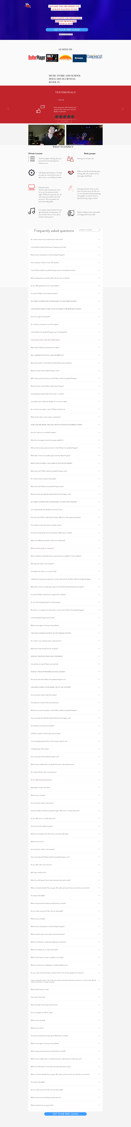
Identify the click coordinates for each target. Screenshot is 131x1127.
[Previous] (8, 108)
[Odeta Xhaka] (56, 119)
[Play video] (84, 135)
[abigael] (67, 119)
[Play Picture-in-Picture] (60, 143)
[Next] (122, 108)
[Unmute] (33, 143)
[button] (64, 122)
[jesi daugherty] (74, 119)
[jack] (71, 119)
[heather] (70, 119)
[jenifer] (63, 119)
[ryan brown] (59, 119)
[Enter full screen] (63, 143)
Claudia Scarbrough (63, 100)
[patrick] (60, 119)
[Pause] (30, 143)
